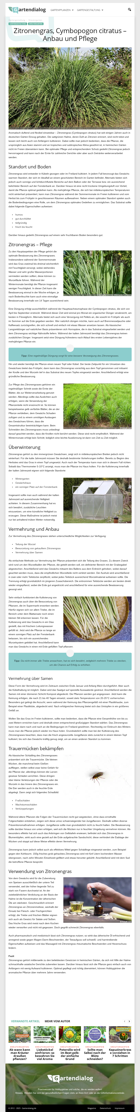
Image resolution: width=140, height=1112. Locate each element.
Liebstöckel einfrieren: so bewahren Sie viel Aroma (44, 1054)
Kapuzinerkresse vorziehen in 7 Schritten (120, 1053)
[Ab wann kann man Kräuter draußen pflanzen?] (20, 1035)
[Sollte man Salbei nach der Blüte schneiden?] (95, 1035)
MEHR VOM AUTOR (57, 1021)
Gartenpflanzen (61, 10)
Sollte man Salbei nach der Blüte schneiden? (95, 1054)
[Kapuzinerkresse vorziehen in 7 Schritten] (120, 1035)
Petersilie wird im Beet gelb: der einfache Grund (69, 1054)
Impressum (119, 1108)
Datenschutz (105, 1108)
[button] (129, 9)
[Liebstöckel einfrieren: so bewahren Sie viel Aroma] (45, 1035)
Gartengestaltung (88, 10)
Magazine (92, 1108)
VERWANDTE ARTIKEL (25, 1021)
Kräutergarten (35, 24)
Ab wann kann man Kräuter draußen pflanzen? (19, 1054)
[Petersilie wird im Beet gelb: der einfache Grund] (70, 1035)
